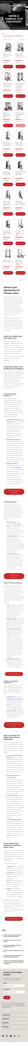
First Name (6, 989)
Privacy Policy (6, 1007)
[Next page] (24, 280)
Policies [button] (5, 1027)
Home (3, 33)
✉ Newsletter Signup (7, 1)
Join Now (6, 997)
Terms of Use (19, 1005)
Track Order (23, 1)
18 (20, 280)
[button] (3, 5)
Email (5, 983)
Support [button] (5, 1023)
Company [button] (5, 1019)
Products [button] (6, 1015)
